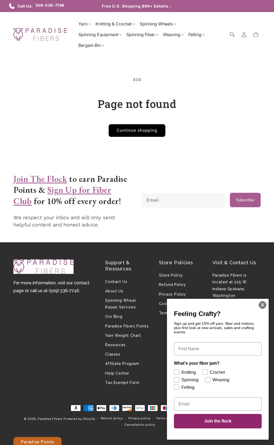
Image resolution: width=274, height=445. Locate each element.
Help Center (117, 373)
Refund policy (112, 418)
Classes (112, 354)
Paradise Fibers (50, 419)
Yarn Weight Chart (123, 335)
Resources (115, 345)
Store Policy (171, 275)
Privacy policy (139, 418)
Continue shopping (137, 130)
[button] (83, 23)
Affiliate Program (122, 363)
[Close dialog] (262, 305)
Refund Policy (172, 284)
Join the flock (217, 421)
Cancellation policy (139, 425)
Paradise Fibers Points (127, 326)
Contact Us (116, 282)
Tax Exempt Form (122, 382)
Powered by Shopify (79, 419)
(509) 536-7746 (64, 290)
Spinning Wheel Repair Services (120, 303)
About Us (114, 291)
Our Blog (113, 316)
